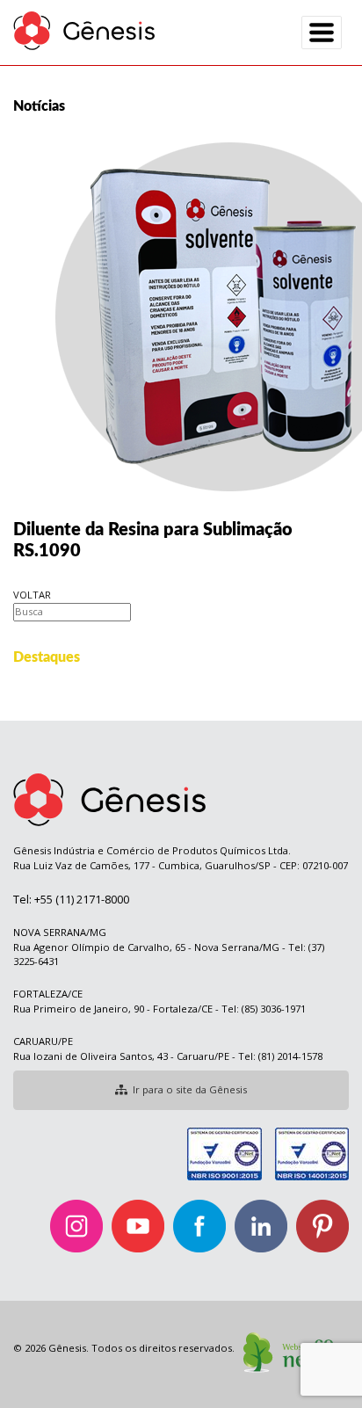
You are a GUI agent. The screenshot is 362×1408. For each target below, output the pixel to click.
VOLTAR (32, 594)
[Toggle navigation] (321, 32)
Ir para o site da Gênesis (190, 1089)
